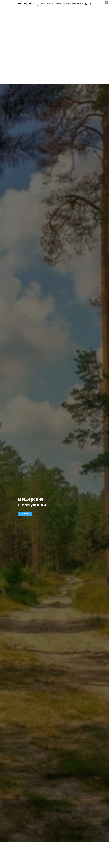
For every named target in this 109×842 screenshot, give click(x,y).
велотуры (43, 3)
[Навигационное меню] (106, 2)
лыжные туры (50, 3)
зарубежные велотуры (77, 3)
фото (64, 3)
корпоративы (58, 3)
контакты (68, 3)
